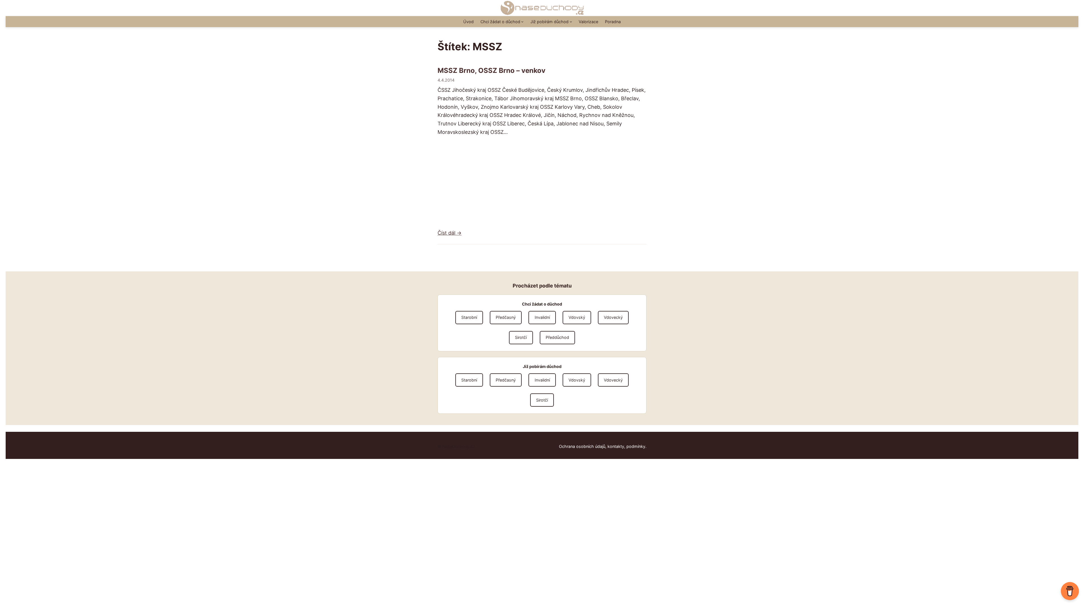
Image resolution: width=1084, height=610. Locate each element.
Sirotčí (521, 337)
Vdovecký (613, 317)
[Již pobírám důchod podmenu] (571, 21)
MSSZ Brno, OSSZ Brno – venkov (491, 71)
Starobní (469, 317)
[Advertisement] (542, 182)
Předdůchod (557, 337)
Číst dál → (450, 233)
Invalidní (542, 317)
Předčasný (506, 317)
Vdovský (577, 317)
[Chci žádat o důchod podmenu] (522, 21)
